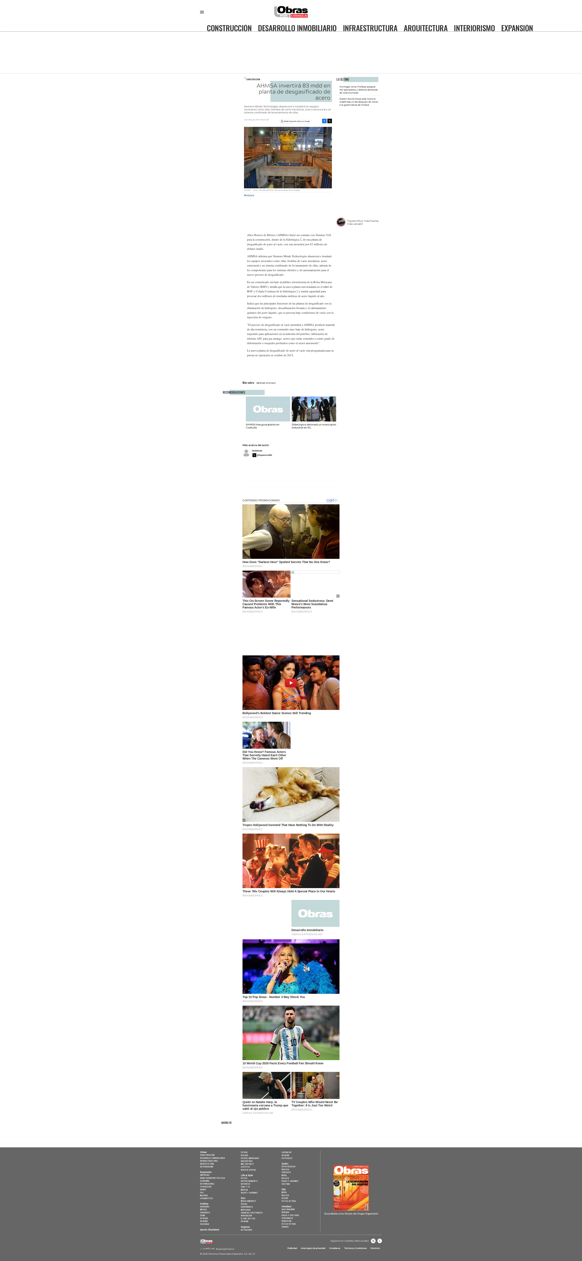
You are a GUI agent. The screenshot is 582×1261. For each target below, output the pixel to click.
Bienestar (287, 1221)
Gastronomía (288, 1209)
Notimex (257, 450)
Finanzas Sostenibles (252, 1212)
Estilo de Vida (289, 1224)
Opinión (204, 1221)
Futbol (244, 1152)
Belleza (285, 1178)
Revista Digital (248, 1169)
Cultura (286, 1184)
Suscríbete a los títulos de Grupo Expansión (351, 1213)
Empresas (205, 1175)
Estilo (244, 1178)
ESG (202, 1192)
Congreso (205, 1212)
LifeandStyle (206, 1198)
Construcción (229, 27)
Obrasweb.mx (379, 1241)
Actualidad (246, 1229)
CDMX (202, 1215)
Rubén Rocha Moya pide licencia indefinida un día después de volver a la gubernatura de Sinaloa (359, 102)
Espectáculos (289, 1166)
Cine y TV (245, 1186)
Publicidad (292, 1248)
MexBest (286, 1206)
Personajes (287, 1218)
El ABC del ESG (248, 1218)
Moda (284, 1175)
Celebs (285, 1198)
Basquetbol (247, 1161)
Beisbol (245, 1155)
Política (204, 1203)
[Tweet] (329, 121)
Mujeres (204, 1195)
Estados (204, 1218)
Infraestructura (370, 27)
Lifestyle (245, 1166)
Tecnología (205, 1186)
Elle (284, 1189)
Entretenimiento (249, 1181)
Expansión (517, 27)
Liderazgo (287, 1152)
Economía (204, 1181)
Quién (285, 1163)
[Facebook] (324, 121)
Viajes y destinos (290, 1215)
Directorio (375, 1248)
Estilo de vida (289, 1201)
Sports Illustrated (209, 1229)
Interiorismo (474, 27)
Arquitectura (426, 27)
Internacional (207, 1183)
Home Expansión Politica (212, 1178)
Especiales (287, 1158)
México (203, 1209)
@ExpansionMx (264, 455)
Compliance (334, 1248)
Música (244, 1189)
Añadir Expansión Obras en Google (297, 121)
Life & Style (247, 1175)
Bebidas (285, 1212)
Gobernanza (247, 1206)
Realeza (285, 1169)
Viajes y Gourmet (249, 1192)
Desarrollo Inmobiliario (297, 27)
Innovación (246, 1215)
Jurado (285, 1226)
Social (244, 1204)
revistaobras (373, 1241)
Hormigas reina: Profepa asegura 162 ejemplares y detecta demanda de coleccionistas (359, 89)
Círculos (286, 1172)
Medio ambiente (248, 1201)
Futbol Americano (250, 1158)
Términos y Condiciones (355, 1248)
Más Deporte (247, 1164)
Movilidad (246, 1209)
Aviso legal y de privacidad (313, 1248)
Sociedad (204, 1224)
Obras (203, 1152)
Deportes (245, 1184)
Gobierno (204, 1206)
